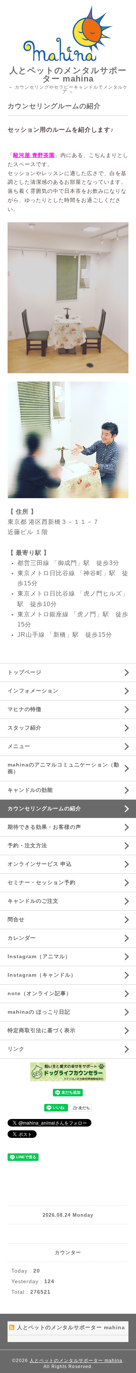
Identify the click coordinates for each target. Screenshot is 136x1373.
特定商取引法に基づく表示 (42, 1030)
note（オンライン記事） (40, 993)
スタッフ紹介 (25, 728)
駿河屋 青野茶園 (34, 155)
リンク (16, 1049)
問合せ (16, 919)
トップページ (25, 672)
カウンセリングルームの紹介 (44, 808)
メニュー (19, 746)
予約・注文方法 (27, 845)
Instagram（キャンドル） (42, 975)
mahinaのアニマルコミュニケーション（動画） (63, 768)
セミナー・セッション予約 (42, 882)
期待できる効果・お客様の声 (44, 827)
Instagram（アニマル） (39, 956)
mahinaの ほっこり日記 (39, 1012)
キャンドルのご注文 (33, 901)
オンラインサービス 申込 (40, 864)
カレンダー (22, 938)
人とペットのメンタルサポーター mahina (68, 74)
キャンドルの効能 (30, 790)
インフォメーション (33, 691)
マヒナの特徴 (25, 709)
